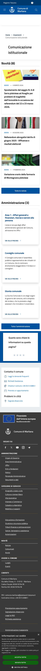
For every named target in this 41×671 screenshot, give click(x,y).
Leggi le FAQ (10, 615)
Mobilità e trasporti (12, 508)
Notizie (8, 545)
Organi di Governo (12, 458)
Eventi (7, 566)
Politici (7, 472)
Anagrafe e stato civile (14, 490)
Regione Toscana (9, 2)
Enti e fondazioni (11, 468)
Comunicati (9, 549)
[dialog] (20, 651)
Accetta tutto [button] (20, 657)
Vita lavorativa (11, 498)
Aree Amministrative (13, 461)
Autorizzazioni (10, 534)
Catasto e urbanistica (13, 505)
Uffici (7, 465)
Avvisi (6, 85)
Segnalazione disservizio (14, 611)
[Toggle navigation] (4, 9)
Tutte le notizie (20, 190)
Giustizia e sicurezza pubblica (16, 523)
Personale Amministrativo (15, 476)
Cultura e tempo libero (14, 494)
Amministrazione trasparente (16, 630)
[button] (20, 667)
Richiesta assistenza (13, 619)
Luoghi (7, 562)
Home (7, 34)
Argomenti (17, 34)
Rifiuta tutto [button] (20, 663)
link (9, 652)
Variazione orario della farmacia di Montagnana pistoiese (19, 176)
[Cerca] (36, 10)
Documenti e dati (11, 479)
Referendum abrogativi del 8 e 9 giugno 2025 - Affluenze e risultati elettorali (19, 140)
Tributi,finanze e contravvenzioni (18, 527)
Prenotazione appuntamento (16, 608)
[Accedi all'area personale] (32, 3)
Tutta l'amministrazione (20, 326)
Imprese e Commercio (13, 501)
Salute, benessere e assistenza (17, 530)
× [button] (38, 635)
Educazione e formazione (14, 519)
